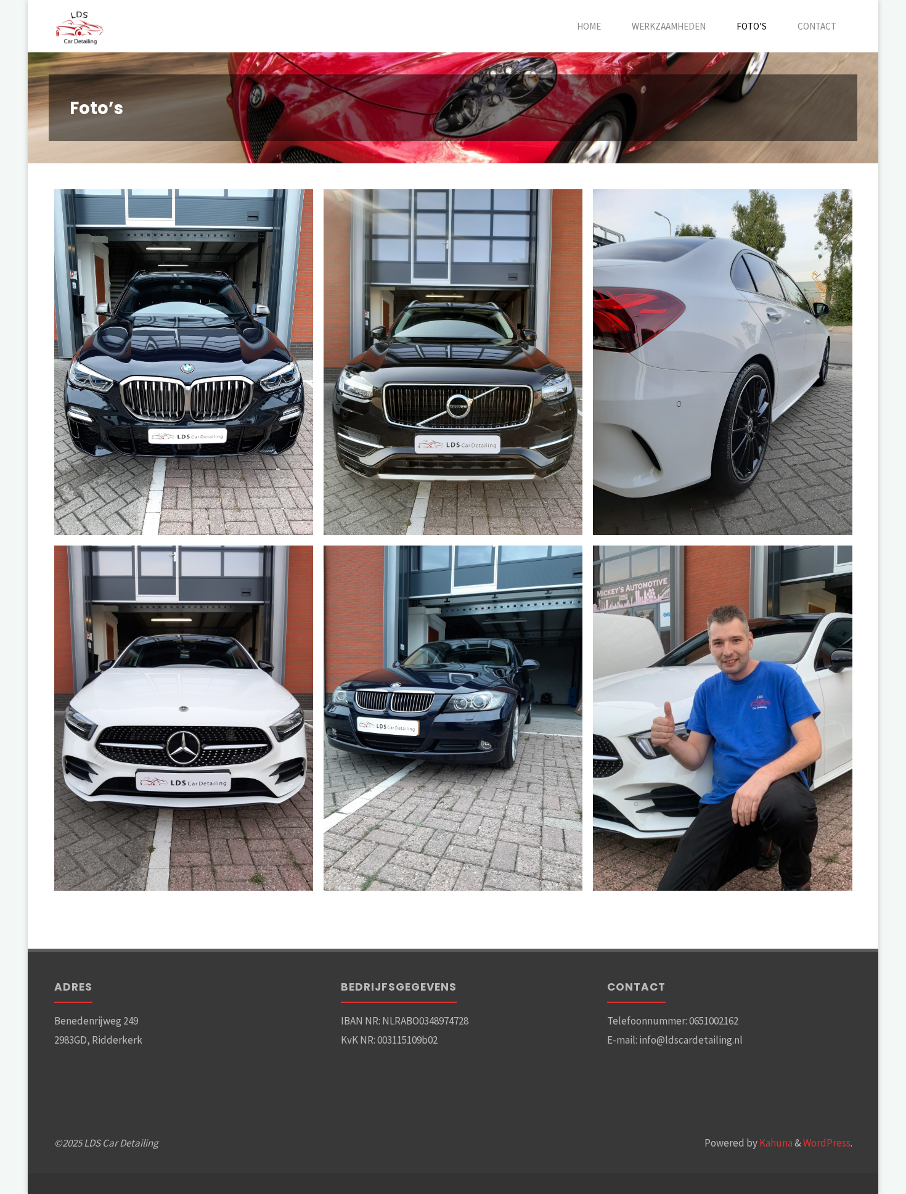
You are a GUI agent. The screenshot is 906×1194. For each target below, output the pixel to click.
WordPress (827, 1143)
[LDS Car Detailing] (79, 26)
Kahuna (775, 1143)
